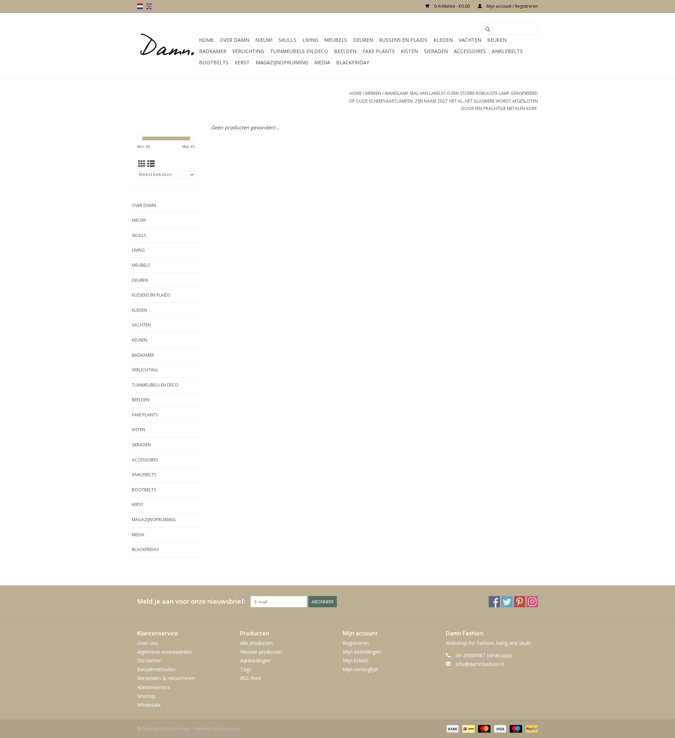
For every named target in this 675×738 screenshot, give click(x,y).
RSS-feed (250, 678)
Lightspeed (229, 729)
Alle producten (256, 643)
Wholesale (149, 704)
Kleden (443, 40)
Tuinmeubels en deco (299, 51)
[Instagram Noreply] (532, 601)
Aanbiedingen (255, 660)
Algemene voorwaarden (164, 651)
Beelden (345, 51)
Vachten (470, 40)
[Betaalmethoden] (452, 728)
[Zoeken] (488, 29)
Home (206, 40)
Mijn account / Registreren (512, 6)
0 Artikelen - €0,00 (452, 6)
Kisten (409, 51)
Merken (373, 93)
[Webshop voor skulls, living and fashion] (167, 46)
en (149, 6)
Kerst (242, 62)
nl (140, 6)
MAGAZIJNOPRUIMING (282, 62)
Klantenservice (153, 687)
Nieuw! (263, 40)
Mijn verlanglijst (360, 669)
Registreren (356, 643)
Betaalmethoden (156, 669)
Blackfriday (352, 62)
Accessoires (470, 51)
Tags (245, 669)
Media (322, 62)
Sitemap (146, 696)
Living (310, 40)
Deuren (363, 40)
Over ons (147, 643)
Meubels (335, 40)
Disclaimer (149, 660)
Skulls (287, 40)
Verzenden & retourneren (166, 678)
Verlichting (248, 51)
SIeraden (436, 51)
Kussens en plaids (403, 40)
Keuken (497, 40)
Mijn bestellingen (362, 651)
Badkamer (212, 51)
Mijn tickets (356, 660)
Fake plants (378, 51)
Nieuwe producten (261, 651)
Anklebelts (507, 51)
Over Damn (234, 40)
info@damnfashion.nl (480, 664)
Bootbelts (214, 62)
